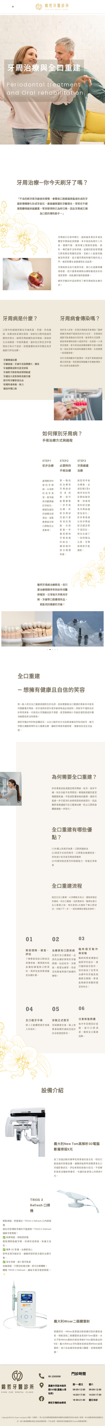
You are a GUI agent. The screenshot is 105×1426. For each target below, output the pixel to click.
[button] (47, 649)
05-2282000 (54, 1376)
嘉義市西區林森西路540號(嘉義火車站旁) (57, 1389)
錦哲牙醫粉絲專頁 (57, 1402)
